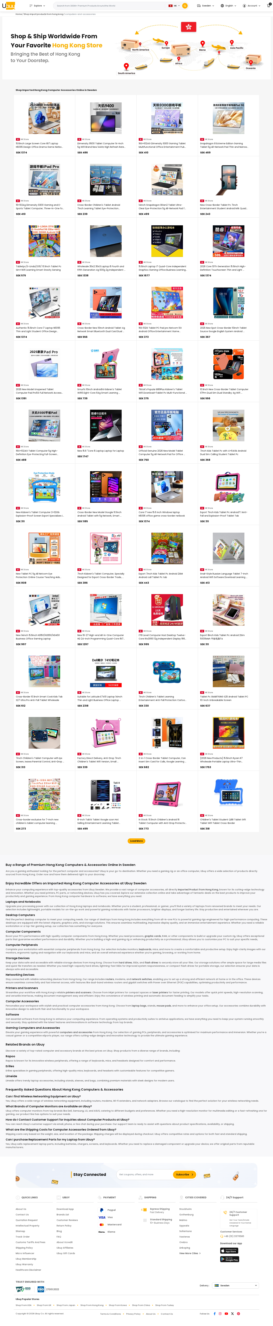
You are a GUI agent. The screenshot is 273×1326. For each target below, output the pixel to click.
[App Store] (229, 1252)
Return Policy (64, 1225)
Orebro (183, 1242)
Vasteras (184, 1236)
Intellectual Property (27, 1225)
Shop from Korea (118, 1305)
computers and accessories (76, 1032)
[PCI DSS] (23, 1289)
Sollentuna (185, 1231)
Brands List (63, 1214)
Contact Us (22, 1214)
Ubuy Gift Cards (66, 1253)
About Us (21, 1209)
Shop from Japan (66, 1305)
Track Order (23, 1236)
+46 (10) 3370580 (234, 1236)
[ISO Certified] (46, 1289)
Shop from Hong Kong (91, 1305)
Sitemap (20, 1231)
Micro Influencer (25, 1253)
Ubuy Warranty (24, 1264)
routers (109, 979)
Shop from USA (23, 1305)
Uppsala (184, 1225)
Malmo (183, 1220)
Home (19, 14)
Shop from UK (44, 1305)
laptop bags (139, 1005)
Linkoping (184, 1247)
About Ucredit (65, 1242)
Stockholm (185, 1209)
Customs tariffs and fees (30, 1242)
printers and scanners (78, 992)
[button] (205, 6)
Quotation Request (27, 1220)
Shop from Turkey (164, 1305)
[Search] (185, 6)
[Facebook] (214, 1313)
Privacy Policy (133, 1313)
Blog (59, 1231)
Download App (65, 1209)
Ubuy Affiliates (65, 1247)
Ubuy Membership (26, 1258)
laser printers (160, 992)
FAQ (59, 1236)
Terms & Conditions (110, 1313)
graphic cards (153, 936)
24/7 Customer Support (238, 1213)
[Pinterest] (238, 1313)
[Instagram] (220, 1313)
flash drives (151, 962)
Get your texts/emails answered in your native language (240, 1223)
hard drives (125, 962)
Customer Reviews (67, 1220)
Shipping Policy (24, 1247)
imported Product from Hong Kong (198, 889)
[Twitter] (232, 1313)
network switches (142, 979)
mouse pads (164, 1005)
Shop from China (141, 1305)
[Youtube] (226, 1313)
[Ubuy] (8, 5)
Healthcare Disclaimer (28, 1269)
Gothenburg (186, 1214)
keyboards (145, 949)
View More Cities (189, 1253)
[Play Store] (229, 1260)
